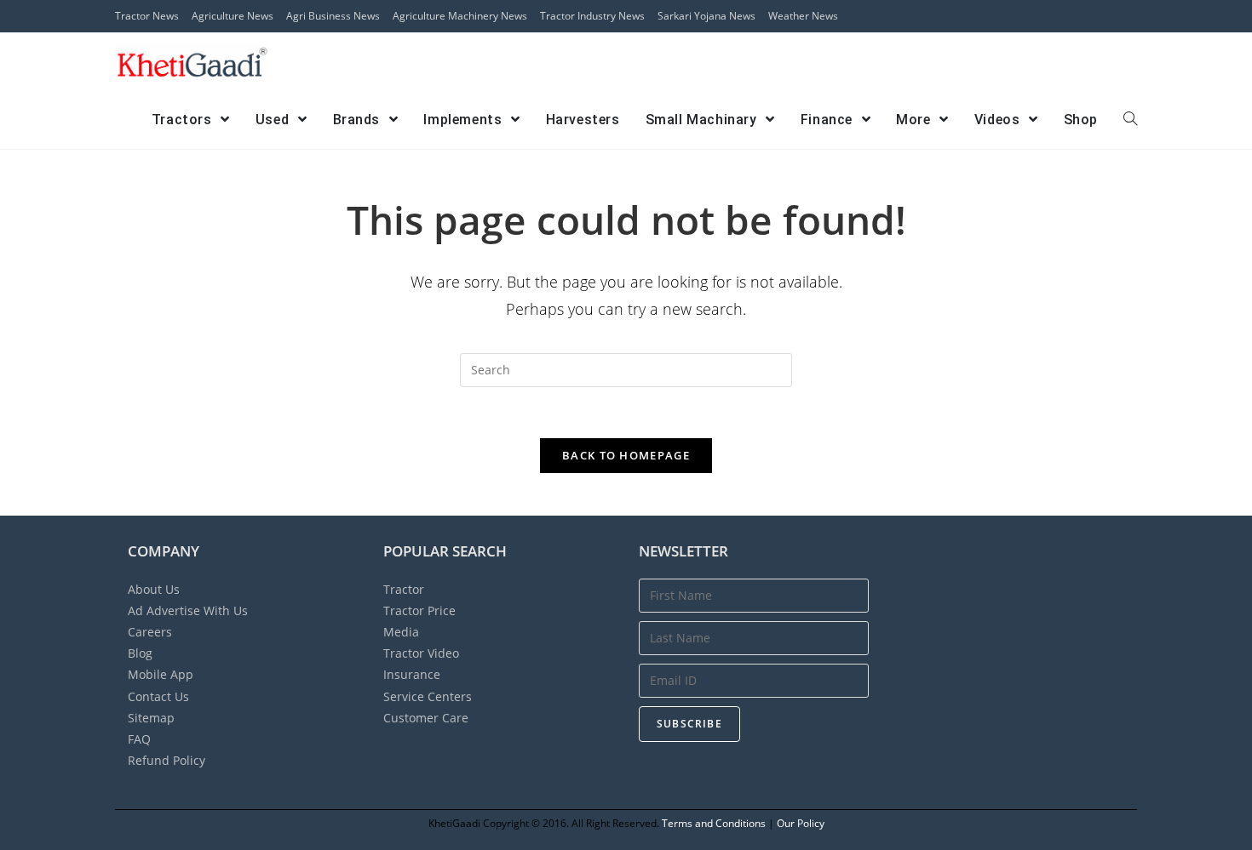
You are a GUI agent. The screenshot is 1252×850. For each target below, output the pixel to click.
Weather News (803, 16)
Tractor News (147, 16)
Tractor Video (421, 653)
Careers (150, 632)
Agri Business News (333, 16)
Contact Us (158, 696)
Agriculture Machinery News (460, 16)
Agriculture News (232, 16)
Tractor (403, 589)
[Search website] (1130, 120)
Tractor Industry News (592, 16)
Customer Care (425, 718)
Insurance (411, 674)
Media (401, 632)
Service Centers (427, 696)
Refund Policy (166, 760)
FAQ (139, 739)
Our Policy (800, 823)
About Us (154, 589)
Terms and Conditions (714, 823)
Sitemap (151, 718)
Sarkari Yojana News (706, 16)
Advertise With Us (188, 610)
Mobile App (160, 674)
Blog (140, 653)
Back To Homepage (626, 455)
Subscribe (689, 723)
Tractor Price (419, 610)
